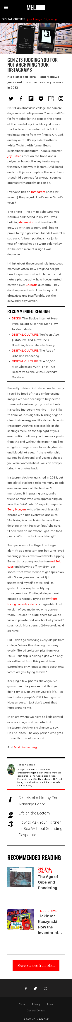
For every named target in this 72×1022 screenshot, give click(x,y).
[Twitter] (11, 99)
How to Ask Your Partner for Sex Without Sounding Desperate (40, 828)
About (22, 1004)
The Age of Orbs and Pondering (48, 882)
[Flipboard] (31, 99)
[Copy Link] (51, 99)
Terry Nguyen (16, 509)
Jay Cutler (14, 156)
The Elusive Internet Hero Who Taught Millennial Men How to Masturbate (35, 323)
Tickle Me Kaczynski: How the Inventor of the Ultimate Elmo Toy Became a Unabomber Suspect (49, 925)
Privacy (36, 1004)
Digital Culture (13, 19)
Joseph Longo (34, 19)
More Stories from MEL (36, 965)
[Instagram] (61, 99)
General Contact (36, 1010)
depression (26, 222)
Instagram (38, 192)
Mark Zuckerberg (25, 747)
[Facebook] (21, 99)
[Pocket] (41, 99)
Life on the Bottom (34, 813)
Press (50, 1004)
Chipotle (31, 285)
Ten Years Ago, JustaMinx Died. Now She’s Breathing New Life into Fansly (35, 340)
